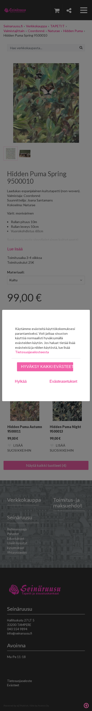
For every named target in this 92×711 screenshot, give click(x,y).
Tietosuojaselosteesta (32, 352)
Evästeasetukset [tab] (63, 381)
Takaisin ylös (86, 705)
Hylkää (21, 381)
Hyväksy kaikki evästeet (47, 367)
